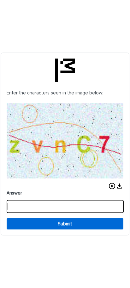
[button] (112, 186)
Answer (14, 192)
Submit (65, 223)
